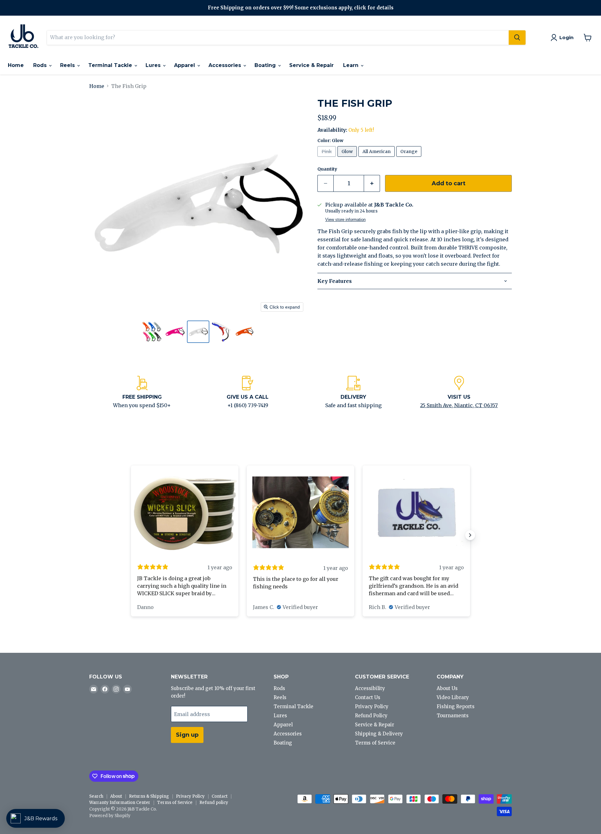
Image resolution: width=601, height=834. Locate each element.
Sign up (187, 734)
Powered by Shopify (110, 815)
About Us (447, 688)
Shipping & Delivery (379, 734)
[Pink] (327, 158)
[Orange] (409, 158)
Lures (154, 65)
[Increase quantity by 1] (372, 183)
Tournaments (453, 716)
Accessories (225, 65)
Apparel (185, 65)
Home (16, 65)
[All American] (377, 158)
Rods (40, 65)
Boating (265, 65)
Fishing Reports (456, 706)
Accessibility (370, 688)
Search (96, 796)
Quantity (327, 168)
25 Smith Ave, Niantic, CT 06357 (459, 405)
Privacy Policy (371, 706)
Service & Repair (311, 65)
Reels (68, 65)
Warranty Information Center (119, 802)
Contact (220, 796)
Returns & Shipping (149, 796)
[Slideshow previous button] (131, 535)
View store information (345, 219)
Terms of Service (375, 743)
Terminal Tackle (111, 65)
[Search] (517, 37)
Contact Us (367, 697)
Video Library (453, 697)
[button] (151, 331)
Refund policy (213, 802)
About (116, 796)
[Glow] (347, 158)
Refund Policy (371, 716)
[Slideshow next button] (470, 535)
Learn (351, 65)
